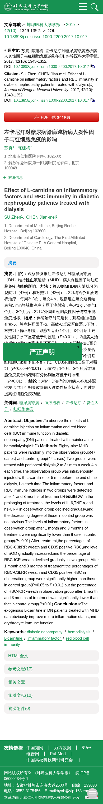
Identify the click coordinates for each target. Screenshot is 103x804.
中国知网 (35, 748)
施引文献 (20, 695)
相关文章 (16, 682)
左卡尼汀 (73, 402)
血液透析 (52, 402)
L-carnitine (13, 638)
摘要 (12, 263)
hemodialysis (80, 632)
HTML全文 (18, 656)
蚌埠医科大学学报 (43, 24)
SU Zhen (12, 217)
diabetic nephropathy (45, 632)
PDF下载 (55, 117)
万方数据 (63, 748)
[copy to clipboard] (92, 99)
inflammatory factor (44, 638)
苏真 (8, 148)
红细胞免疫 (23, 409)
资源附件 (19, 708)
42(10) (10, 30)
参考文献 (20, 669)
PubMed (58, 754)
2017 (71, 24)
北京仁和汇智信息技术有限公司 (46, 797)
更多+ (86, 747)
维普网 (33, 754)
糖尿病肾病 (29, 402)
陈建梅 (24, 148)
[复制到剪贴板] (92, 66)
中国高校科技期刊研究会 (50, 760)
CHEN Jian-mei (41, 217)
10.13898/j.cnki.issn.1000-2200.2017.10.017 (45, 37)
